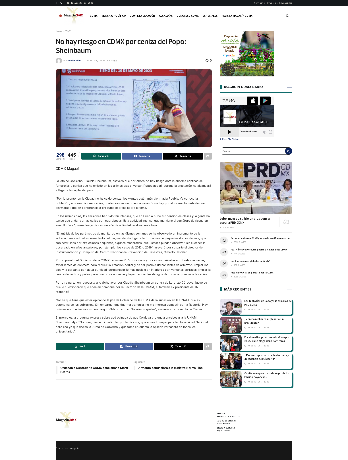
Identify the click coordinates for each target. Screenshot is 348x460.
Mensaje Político (114, 15)
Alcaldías (166, 15)
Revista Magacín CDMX (237, 15)
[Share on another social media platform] (208, 156)
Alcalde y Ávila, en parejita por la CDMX (252, 272)
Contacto (259, 3)
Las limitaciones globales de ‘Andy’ (250, 261)
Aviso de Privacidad (279, 3)
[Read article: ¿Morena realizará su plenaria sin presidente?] (231, 325)
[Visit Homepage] (74, 15)
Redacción (74, 60)
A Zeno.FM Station (229, 139)
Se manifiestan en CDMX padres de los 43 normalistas (260, 238)
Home (59, 31)
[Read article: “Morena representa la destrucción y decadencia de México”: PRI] (231, 361)
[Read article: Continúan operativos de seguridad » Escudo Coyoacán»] (231, 379)
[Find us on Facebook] (56, 3)
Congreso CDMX (188, 15)
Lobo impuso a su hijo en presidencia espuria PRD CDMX (245, 220)
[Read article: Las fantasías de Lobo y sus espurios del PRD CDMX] (231, 307)
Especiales (210, 15)
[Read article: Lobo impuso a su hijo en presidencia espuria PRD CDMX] (256, 188)
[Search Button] (287, 16)
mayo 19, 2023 (96, 60)
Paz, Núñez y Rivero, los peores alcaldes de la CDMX (259, 249)
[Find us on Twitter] (60, 3)
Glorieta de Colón (142, 15)
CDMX (94, 15)
